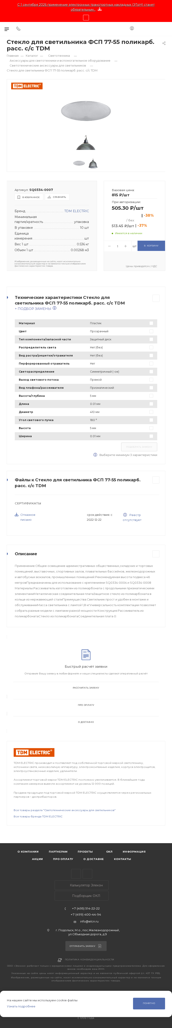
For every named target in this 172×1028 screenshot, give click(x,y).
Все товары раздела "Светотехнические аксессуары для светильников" (65, 810)
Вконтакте (87, 874)
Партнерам (58, 851)
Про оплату (86, 705)
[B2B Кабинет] (132, 29)
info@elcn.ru (89, 921)
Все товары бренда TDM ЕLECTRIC (38, 816)
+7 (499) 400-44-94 (86, 914)
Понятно (149, 1003)
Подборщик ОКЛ (85, 896)
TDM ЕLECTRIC (76, 211)
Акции (37, 859)
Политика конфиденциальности (89, 959)
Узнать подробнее (21, 1006)
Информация (134, 851)
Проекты (85, 851)
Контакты (122, 859)
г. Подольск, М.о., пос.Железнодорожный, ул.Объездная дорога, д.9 (88, 932)
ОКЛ (109, 851)
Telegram (76, 874)
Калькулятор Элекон (86, 885)
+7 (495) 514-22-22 (86, 908)
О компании (28, 851)
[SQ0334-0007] (86, 111)
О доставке (86, 722)
